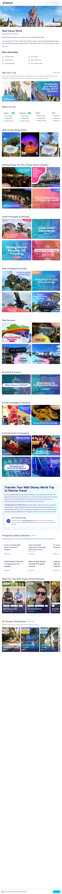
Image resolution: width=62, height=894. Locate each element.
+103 (20, 605)
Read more (4, 46)
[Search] (48, 3)
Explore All (31, 621)
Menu (56, 3)
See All (34, 535)
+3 (46, 605)
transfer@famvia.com (28, 520)
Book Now (56, 891)
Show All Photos (55, 24)
